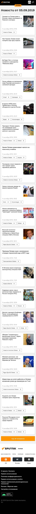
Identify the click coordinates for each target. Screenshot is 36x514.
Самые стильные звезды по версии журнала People (11, 187)
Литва (22, 328)
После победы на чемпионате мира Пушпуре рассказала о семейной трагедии (12, 83)
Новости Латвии (7, 32)
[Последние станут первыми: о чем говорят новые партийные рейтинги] (28, 168)
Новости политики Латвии (10, 180)
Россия (20, 306)
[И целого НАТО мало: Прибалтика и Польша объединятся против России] (28, 108)
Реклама (3, 486)
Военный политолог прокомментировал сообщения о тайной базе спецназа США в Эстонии (10, 232)
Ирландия (15, 97)
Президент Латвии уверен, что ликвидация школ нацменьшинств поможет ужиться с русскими (11, 128)
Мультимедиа (16, 119)
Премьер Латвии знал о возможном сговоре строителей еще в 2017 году (15, 252)
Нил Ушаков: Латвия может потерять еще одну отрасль (11, 39)
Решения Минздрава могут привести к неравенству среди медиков (11, 418)
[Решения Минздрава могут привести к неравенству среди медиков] (28, 421)
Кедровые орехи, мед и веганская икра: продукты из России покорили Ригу (11, 291)
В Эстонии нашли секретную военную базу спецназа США (11, 268)
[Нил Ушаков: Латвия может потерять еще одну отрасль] (28, 43)
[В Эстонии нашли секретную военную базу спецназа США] (28, 272)
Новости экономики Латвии (10, 389)
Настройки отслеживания (9, 489)
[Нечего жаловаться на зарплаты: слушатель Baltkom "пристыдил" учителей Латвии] (28, 213)
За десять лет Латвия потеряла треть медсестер (11, 396)
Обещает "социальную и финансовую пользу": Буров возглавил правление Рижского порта (11, 337)
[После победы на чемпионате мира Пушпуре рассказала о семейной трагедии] (28, 86)
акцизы (20, 157)
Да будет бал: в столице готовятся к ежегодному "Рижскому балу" (10, 61)
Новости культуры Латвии (10, 75)
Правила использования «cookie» (12, 479)
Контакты (11, 471)
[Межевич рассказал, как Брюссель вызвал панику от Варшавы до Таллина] (28, 361)
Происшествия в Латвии (9, 261)
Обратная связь (12, 486)
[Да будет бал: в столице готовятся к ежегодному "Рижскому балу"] (28, 64)
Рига (14, 454)
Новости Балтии (7, 283)
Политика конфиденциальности (11, 476)
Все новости (5, 454)
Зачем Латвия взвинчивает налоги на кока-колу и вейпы (16, 148)
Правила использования (9, 474)
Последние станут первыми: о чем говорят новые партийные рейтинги (12, 165)
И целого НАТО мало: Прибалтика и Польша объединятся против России (11, 105)
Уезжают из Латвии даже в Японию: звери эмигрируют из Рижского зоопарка (12, 18)
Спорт (5, 97)
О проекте (4, 471)
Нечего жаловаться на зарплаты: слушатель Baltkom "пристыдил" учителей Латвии (12, 210)
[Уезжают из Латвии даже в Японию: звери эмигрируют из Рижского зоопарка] (28, 21)
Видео (5, 119)
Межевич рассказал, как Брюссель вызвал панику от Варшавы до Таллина (11, 358)
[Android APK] (7, 494)
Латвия (20, 140)
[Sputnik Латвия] (6, 3)
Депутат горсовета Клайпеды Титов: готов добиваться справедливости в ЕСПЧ (11, 314)
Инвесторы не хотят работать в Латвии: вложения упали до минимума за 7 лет (16, 380)
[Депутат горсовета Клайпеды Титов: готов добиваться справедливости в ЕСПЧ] (28, 317)
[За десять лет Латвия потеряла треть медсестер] (28, 400)
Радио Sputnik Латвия (9, 244)
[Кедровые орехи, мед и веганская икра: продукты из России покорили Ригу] (28, 295)
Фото (4, 202)
